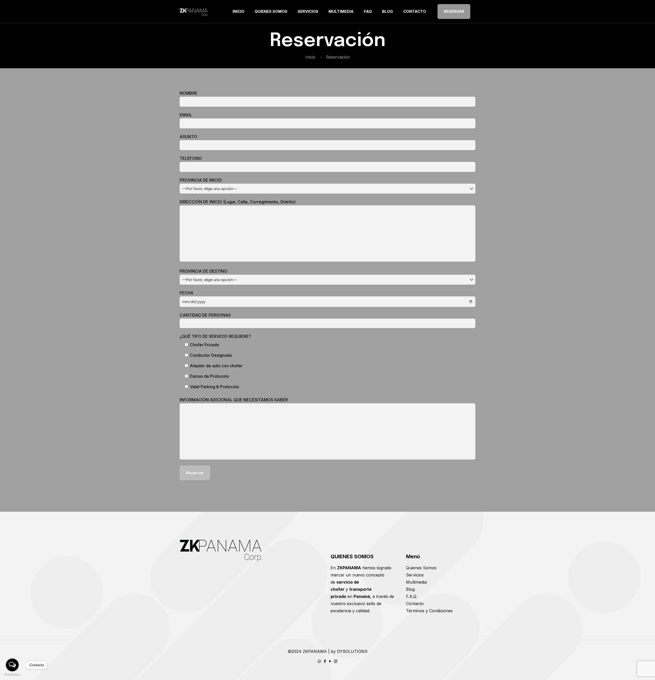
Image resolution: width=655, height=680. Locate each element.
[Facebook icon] (325, 661)
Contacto (415, 603)
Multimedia (416, 582)
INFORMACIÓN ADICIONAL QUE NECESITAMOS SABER (234, 399)
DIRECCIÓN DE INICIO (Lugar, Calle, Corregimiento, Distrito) (238, 201)
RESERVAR (454, 11)
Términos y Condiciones (429, 610)
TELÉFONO (191, 158)
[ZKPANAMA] (194, 11)
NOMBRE (189, 93)
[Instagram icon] (335, 661)
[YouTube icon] (330, 661)
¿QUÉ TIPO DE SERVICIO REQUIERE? (215, 336)
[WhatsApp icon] (319, 661)
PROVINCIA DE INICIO (201, 180)
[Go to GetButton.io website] (12, 674)
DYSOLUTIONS (352, 651)
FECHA (186, 292)
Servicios (415, 574)
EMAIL (186, 114)
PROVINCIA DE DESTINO (203, 271)
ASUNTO (188, 136)
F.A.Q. (411, 596)
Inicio (310, 57)
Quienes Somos (421, 567)
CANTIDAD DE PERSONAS (205, 315)
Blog (410, 589)
